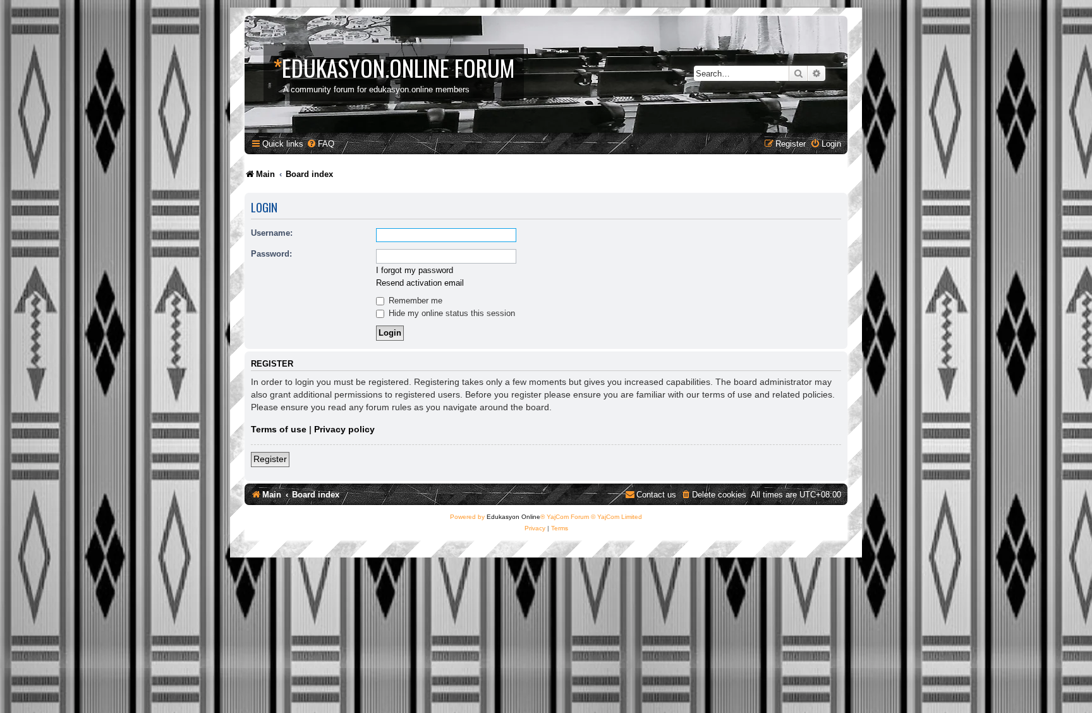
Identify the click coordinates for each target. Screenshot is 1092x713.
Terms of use (278, 429)
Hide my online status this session (450, 313)
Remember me (414, 300)
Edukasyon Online (513, 516)
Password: (271, 254)
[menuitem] (320, 144)
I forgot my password (414, 270)
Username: (272, 233)
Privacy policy (344, 429)
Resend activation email (420, 283)
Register (270, 459)
